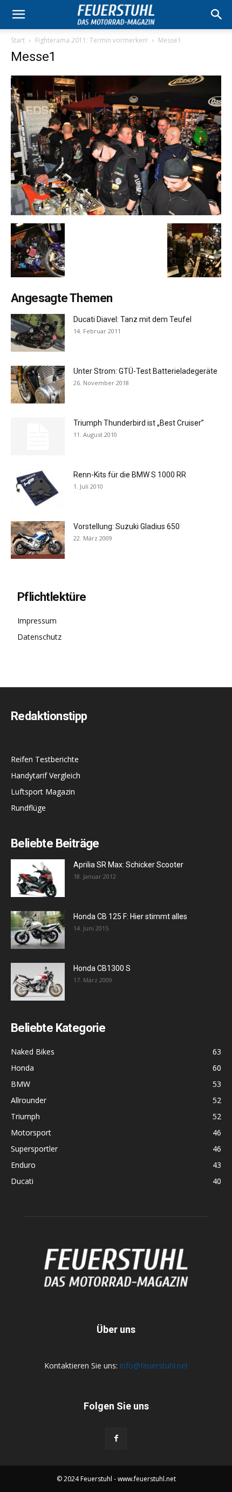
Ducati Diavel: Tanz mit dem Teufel (132, 319)
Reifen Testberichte (45, 759)
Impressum (37, 620)
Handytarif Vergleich (45, 775)
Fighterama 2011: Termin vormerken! (91, 40)
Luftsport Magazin (43, 791)
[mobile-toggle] (18, 14)
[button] (217, 14)
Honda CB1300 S (102, 968)
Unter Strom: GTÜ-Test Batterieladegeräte (145, 371)
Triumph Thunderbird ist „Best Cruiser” (138, 423)
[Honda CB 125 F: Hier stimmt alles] (38, 930)
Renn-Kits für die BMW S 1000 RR (129, 474)
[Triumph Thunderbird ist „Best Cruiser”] (38, 436)
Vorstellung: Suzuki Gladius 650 (126, 526)
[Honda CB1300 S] (38, 982)
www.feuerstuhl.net (147, 1478)
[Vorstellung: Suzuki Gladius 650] (38, 540)
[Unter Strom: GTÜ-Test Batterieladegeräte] (38, 384)
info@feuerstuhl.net (154, 1365)
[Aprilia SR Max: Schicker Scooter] (38, 878)
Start (18, 40)
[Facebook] (116, 1438)
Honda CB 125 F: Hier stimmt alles (130, 916)
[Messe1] (116, 212)
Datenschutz (39, 637)
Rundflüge (28, 808)
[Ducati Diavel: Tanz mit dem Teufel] (38, 333)
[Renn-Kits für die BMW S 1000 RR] (38, 488)
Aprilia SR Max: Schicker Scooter (128, 864)
